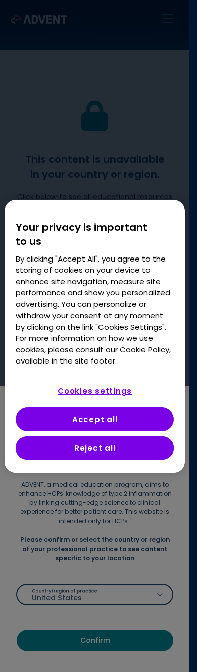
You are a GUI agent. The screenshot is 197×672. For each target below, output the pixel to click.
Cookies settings (95, 391)
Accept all (95, 419)
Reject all (95, 448)
